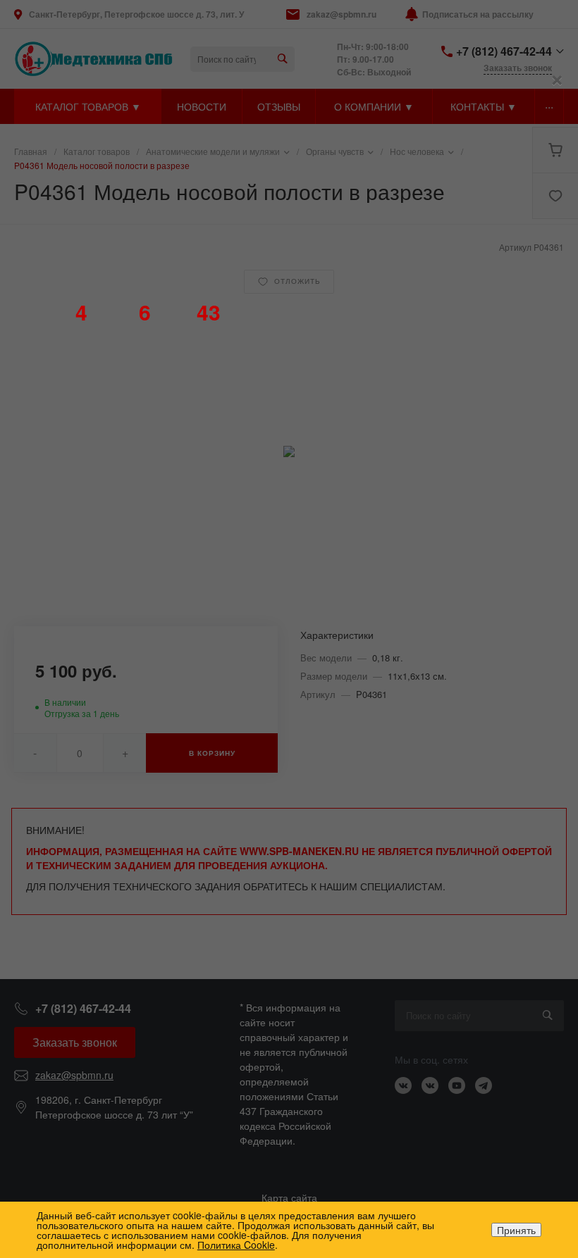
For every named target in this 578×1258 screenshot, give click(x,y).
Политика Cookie (236, 1245)
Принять (516, 1230)
